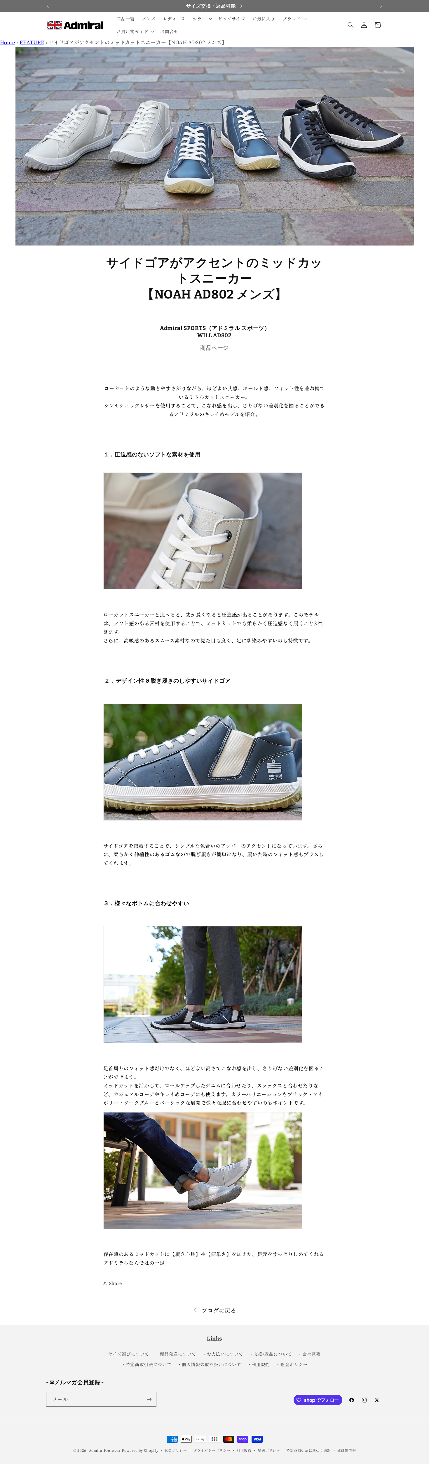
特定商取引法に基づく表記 (308, 1450)
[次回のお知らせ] (381, 6)
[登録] (149, 1399)
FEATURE (32, 42)
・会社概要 (309, 1354)
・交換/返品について (270, 1354)
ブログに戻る (219, 1310)
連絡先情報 (346, 1450)
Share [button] (115, 1283)
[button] (202, 18)
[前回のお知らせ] (47, 6)
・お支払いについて (222, 1354)
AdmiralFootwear (105, 1450)
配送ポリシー (269, 1450)
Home (7, 42)
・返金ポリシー (292, 1364)
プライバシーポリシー (211, 1450)
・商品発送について (175, 1354)
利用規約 (244, 1450)
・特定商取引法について (146, 1364)
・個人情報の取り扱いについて (209, 1364)
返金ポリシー (176, 1450)
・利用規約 (258, 1364)
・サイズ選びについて (126, 1354)
